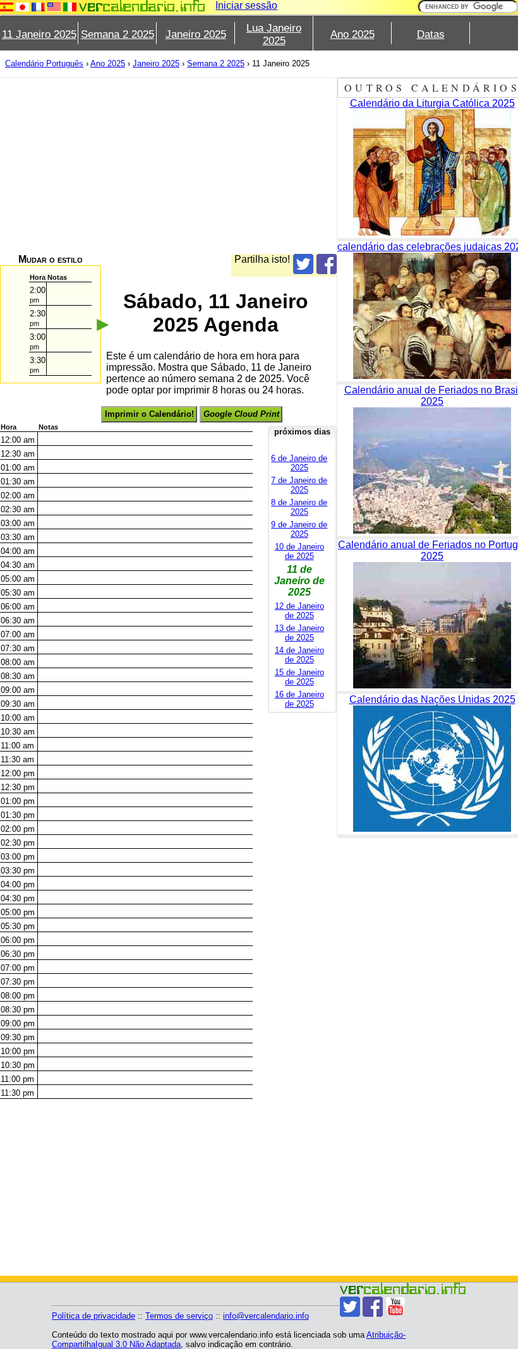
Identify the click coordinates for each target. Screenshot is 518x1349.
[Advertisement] (168, 165)
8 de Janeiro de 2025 (299, 507)
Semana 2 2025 (117, 34)
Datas (431, 34)
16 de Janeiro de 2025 (299, 699)
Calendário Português (44, 63)
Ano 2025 (352, 34)
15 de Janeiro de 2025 (299, 677)
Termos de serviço (179, 1316)
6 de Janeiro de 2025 (299, 462)
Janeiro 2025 (196, 34)
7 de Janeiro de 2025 (299, 485)
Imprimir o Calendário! (149, 414)
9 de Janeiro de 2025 (299, 529)
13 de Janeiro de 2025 (299, 632)
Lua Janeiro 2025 (273, 34)
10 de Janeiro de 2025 (299, 551)
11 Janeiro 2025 (39, 34)
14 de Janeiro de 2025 (299, 654)
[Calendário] (142, 6)
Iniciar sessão (246, 5)
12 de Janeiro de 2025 (299, 610)
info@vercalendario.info (266, 1316)
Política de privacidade (93, 1316)
